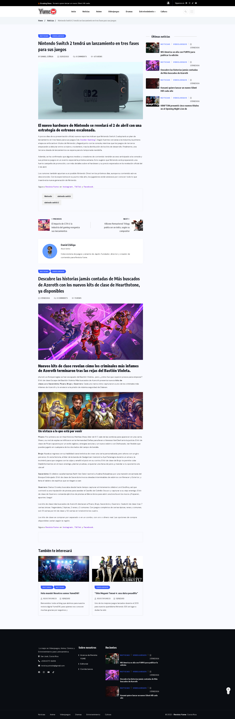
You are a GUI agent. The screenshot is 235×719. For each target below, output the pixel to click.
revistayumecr (50, 598)
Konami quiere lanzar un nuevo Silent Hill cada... (72, 3)
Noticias (86, 11)
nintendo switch (64, 196)
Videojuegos (113, 11)
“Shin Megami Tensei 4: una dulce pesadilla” (116, 593)
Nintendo (48, 196)
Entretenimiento (146, 11)
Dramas (129, 11)
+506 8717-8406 (48, 661)
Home (40, 20)
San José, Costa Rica (49, 656)
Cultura (164, 11)
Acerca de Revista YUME (88, 657)
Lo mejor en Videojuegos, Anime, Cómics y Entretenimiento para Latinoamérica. (56, 650)
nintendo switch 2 (51, 202)
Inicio (73, 11)
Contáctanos (86, 669)
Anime (99, 11)
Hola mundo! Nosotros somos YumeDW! (60, 593)
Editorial (84, 664)
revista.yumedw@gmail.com (53, 665)
